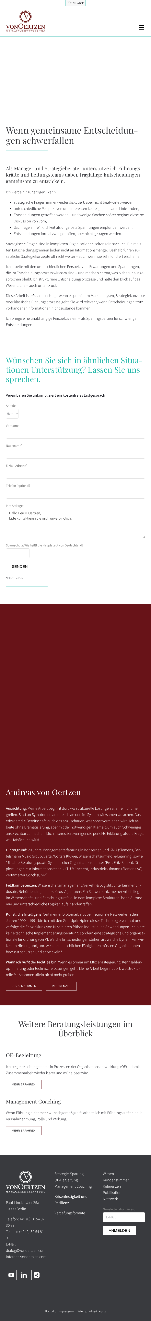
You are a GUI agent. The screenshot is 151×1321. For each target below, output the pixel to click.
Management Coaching (73, 1186)
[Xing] (36, 1275)
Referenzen (112, 1186)
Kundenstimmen (116, 1180)
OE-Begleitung (66, 1180)
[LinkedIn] (24, 1275)
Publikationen (114, 1192)
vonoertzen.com (33, 1257)
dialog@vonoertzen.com (25, 1250)
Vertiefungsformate (69, 1213)
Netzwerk (110, 1199)
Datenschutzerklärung (91, 1311)
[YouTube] (11, 1275)
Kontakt (50, 1311)
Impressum (66, 1311)
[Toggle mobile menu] (142, 27)
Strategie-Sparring (69, 1174)
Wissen (108, 1174)
